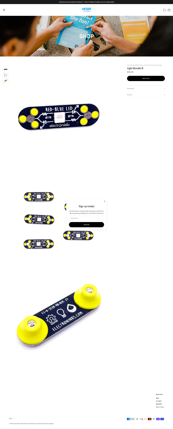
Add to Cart (145, 78)
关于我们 (159, 401)
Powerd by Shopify (49, 423)
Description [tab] (130, 88)
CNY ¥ (10, 418)
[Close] (105, 201)
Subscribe (86, 224)
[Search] (164, 10)
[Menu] (4, 10)
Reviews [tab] (129, 95)
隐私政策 (159, 404)
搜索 (157, 398)
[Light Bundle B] (5, 69)
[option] (6, 69)
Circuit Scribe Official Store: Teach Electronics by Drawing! (144, 65)
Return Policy (160, 407)
